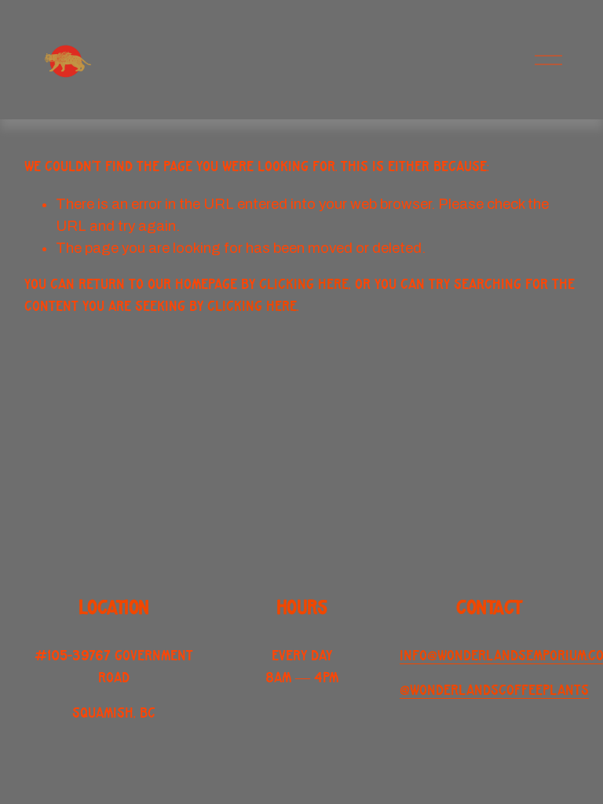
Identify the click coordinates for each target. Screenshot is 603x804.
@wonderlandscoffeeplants (494, 691)
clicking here (304, 285)
